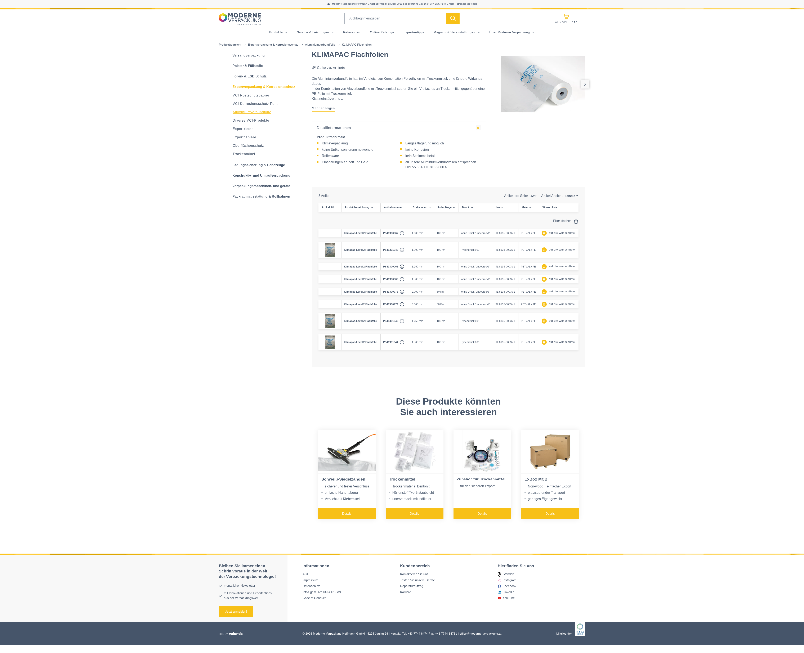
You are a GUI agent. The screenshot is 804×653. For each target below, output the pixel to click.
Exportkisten (243, 129)
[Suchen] (453, 18)
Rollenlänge (445, 207)
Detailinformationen (334, 128)
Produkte (276, 32)
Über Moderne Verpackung (510, 32)
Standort (508, 574)
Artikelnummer (393, 207)
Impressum (310, 580)
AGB (306, 574)
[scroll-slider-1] (585, 84)
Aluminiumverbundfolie (320, 44)
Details (347, 513)
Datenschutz (311, 586)
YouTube (509, 598)
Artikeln (339, 67)
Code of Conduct (314, 598)
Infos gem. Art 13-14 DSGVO (323, 592)
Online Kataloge (382, 32)
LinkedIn (508, 592)
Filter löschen (562, 220)
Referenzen (352, 32)
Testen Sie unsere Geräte (417, 580)
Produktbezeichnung (357, 207)
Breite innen (420, 207)
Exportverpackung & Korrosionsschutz (273, 44)
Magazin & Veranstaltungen (455, 32)
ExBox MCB (536, 479)
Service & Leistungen (313, 32)
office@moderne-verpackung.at (480, 633)
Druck (465, 207)
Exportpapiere (244, 137)
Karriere (405, 592)
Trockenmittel (244, 154)
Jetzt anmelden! (236, 611)
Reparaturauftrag (411, 586)
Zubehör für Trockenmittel (481, 479)
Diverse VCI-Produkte (251, 120)
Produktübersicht (230, 44)
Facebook (509, 586)
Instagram (510, 580)
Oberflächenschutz (248, 145)
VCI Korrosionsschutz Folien (257, 103)
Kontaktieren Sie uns (414, 574)
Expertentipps (413, 32)
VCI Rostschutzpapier (251, 95)
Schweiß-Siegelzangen (343, 479)
